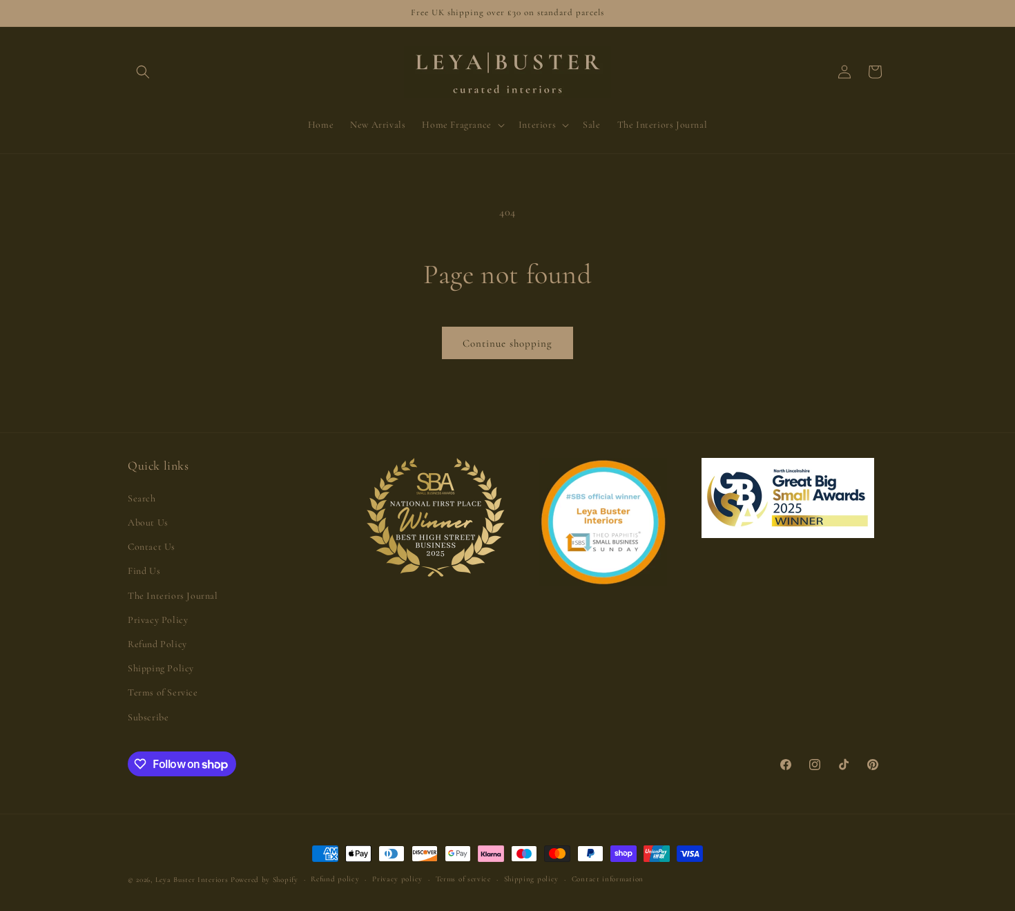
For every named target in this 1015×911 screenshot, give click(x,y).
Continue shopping (507, 343)
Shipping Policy (161, 668)
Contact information (608, 878)
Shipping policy (531, 878)
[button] (143, 72)
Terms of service (463, 878)
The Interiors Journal (173, 596)
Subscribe (148, 717)
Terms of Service (163, 692)
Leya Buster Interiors (193, 879)
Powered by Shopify (264, 879)
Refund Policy (157, 644)
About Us (148, 522)
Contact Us (151, 547)
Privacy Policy (158, 620)
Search (142, 498)
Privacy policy (397, 878)
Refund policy (335, 878)
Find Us (144, 571)
